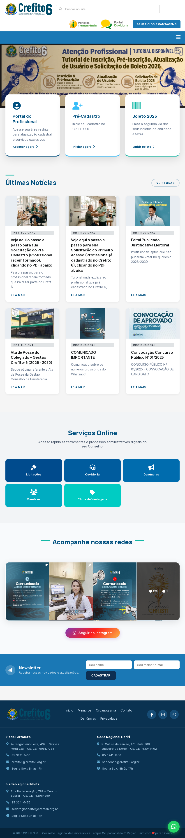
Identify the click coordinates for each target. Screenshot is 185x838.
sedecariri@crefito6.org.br (120, 762)
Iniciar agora (82, 146)
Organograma (106, 710)
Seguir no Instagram (96, 633)
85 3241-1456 (21, 755)
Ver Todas (165, 183)
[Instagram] (162, 714)
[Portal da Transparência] (83, 24)
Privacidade (108, 718)
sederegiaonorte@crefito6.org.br (35, 809)
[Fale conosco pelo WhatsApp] (174, 827)
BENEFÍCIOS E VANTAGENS (156, 24)
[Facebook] (151, 714)
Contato (126, 710)
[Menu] (178, 37)
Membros (84, 710)
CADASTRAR (101, 675)
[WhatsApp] (174, 714)
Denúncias (88, 718)
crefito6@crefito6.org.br (29, 762)
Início (69, 710)
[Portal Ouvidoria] (114, 24)
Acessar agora (24, 146)
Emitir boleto (141, 146)
